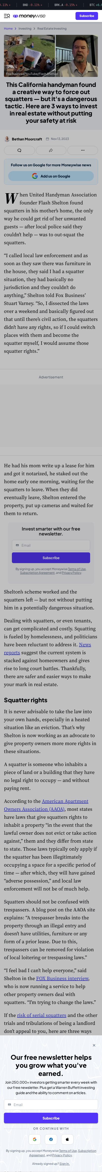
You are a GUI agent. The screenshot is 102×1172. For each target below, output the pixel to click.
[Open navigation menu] (7, 16)
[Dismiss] (94, 1045)
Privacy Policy (62, 1155)
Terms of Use (68, 1151)
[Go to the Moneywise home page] (30, 16)
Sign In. (64, 1164)
